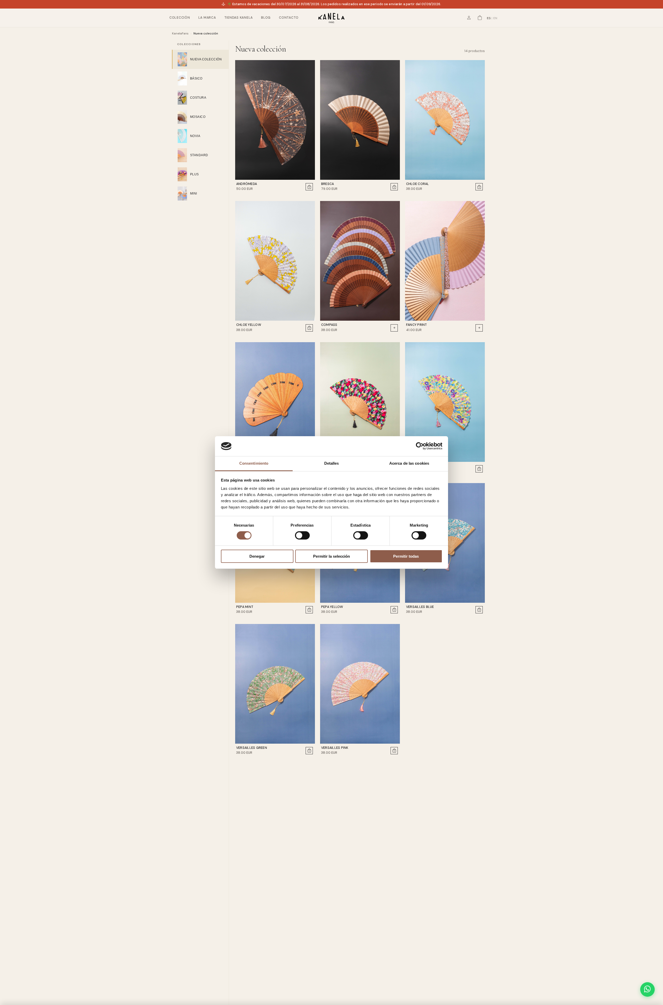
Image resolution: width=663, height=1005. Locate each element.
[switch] (302, 535)
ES (489, 18)
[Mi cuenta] (469, 18)
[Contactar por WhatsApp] (647, 989)
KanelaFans (180, 33)
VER (364, 22)
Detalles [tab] (331, 463)
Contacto (289, 18)
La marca (207, 18)
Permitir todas (406, 556)
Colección (179, 18)
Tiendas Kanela (238, 18)
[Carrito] (480, 18)
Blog (266, 18)
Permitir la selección (331, 556)
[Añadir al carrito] (309, 186)
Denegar (257, 556)
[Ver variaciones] (394, 328)
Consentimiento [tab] (253, 463)
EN (495, 18)
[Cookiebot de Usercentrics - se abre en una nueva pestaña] (419, 446)
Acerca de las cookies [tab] (409, 463)
